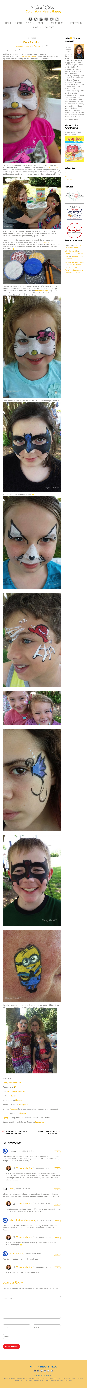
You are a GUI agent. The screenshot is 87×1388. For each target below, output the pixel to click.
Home (8, 23)
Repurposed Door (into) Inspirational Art (16, 1132)
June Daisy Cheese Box (73, 246)
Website (7, 1337)
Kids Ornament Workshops (74, 263)
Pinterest (18, 1100)
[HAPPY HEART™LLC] (43, 12)
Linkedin (22, 1113)
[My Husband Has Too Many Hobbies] (74, 201)
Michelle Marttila (23, 46)
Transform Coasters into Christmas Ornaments (74, 271)
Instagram (23, 1104)
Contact (49, 27)
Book (41, 23)
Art (66, 173)
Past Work (37, 46)
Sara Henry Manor (28, 56)
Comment (8, 1298)
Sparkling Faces (51, 167)
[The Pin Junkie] (75, 238)
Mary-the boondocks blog (22, 1220)
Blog (28, 23)
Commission (56, 23)
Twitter (14, 1096)
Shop (35, 27)
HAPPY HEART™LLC (42, 1376)
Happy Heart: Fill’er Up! (16, 1091)
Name (6, 1327)
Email (37, 1327)
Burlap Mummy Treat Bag (74, 253)
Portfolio (76, 23)
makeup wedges (41, 290)
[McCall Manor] (75, 220)
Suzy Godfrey (16, 1253)
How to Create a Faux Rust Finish (47, 1132)
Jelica (67, 257)
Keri (12, 1188)
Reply (57, 1152)
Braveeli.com (40, 1122)
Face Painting (31, 42)
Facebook (14, 1109)
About (18, 23)
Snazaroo (45, 242)
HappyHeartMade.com (12, 1083)
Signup (5, 1117)
